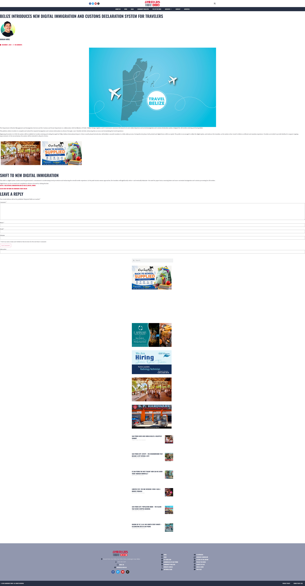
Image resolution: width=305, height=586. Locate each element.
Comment (3, 202)
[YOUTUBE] (96, 3)
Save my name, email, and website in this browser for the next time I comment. (23, 241)
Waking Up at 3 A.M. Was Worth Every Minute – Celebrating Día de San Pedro (146, 525)
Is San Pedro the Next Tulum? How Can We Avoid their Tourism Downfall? (147, 472)
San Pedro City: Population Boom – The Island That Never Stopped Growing (146, 508)
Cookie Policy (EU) (298, 583)
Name (2, 222)
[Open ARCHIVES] (171, 9)
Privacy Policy (286, 583)
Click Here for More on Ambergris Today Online (13, 189)
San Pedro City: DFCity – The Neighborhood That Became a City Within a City (147, 455)
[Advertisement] (152, 305)
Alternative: (3, 249)
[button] (215, 3)
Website (2, 235)
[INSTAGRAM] (98, 3)
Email (2, 229)
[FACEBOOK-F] (90, 3)
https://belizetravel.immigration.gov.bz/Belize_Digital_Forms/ (18, 185)
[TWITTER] (93, 3)
